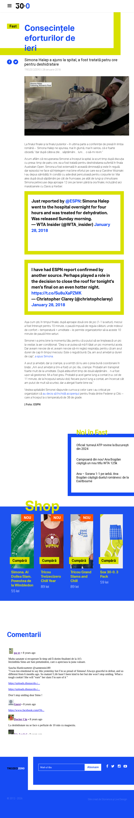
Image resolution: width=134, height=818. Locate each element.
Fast (13, 26)
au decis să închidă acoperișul (61, 393)
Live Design (121, 799)
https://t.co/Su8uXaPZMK (56, 293)
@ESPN (72, 201)
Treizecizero (32, 69)
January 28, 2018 (48, 304)
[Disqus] (67, 690)
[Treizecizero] (17, 768)
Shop (42, 505)
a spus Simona (44, 356)
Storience (107, 799)
